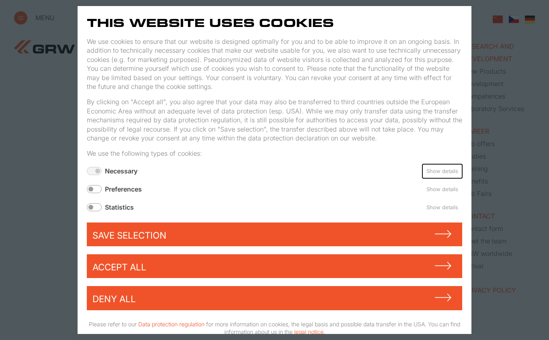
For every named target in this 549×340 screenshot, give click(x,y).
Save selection (129, 235)
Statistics (119, 207)
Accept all (119, 267)
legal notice (309, 331)
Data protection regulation (171, 324)
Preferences (123, 189)
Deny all (114, 298)
